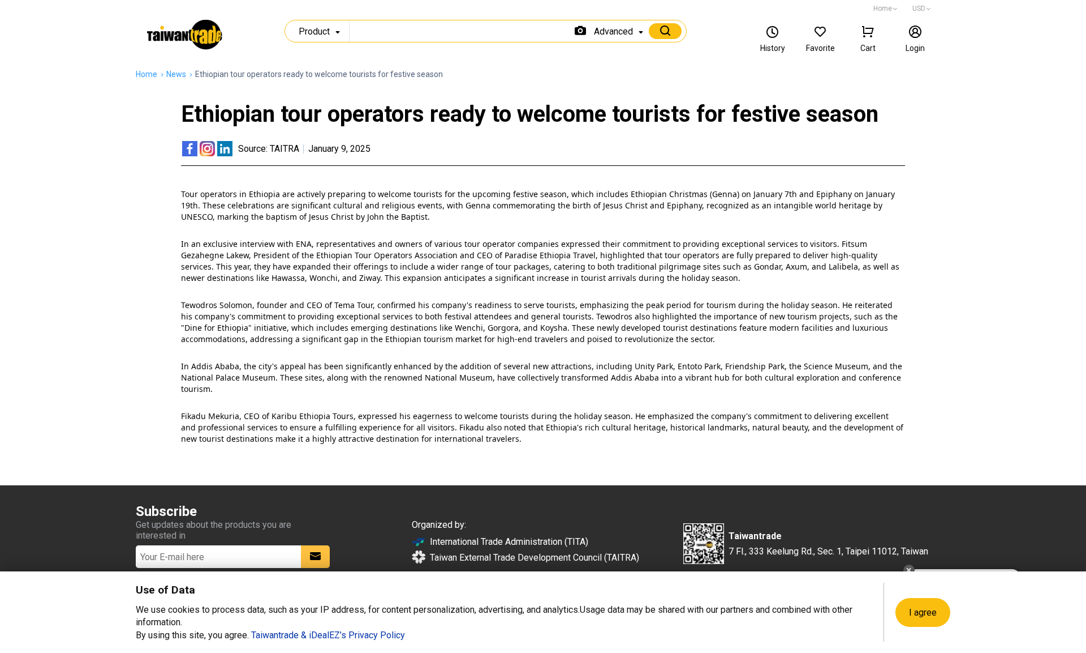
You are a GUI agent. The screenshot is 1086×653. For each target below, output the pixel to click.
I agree (923, 612)
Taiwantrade (184, 36)
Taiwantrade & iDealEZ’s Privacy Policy (328, 635)
